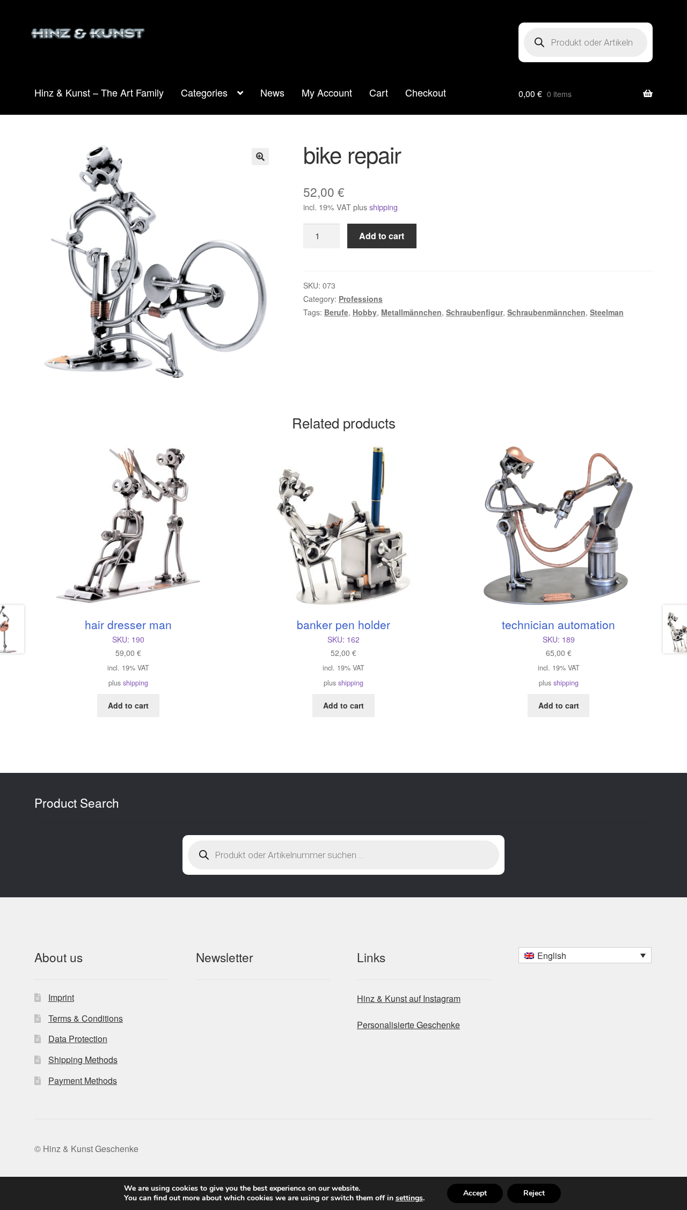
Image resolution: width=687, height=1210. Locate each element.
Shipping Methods (83, 1059)
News (272, 92)
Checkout (425, 92)
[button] (260, 156)
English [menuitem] (551, 955)
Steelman (607, 312)
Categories (204, 92)
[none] (585, 955)
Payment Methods (82, 1080)
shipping (383, 206)
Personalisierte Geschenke (408, 1025)
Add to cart (381, 236)
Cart (378, 92)
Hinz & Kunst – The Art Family (99, 92)
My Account (327, 92)
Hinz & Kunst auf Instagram (409, 998)
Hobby (365, 312)
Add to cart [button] (128, 705)
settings (409, 1198)
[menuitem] (585, 955)
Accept (475, 1193)
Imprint (61, 997)
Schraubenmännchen (546, 312)
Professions (361, 298)
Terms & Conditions (85, 1018)
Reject (534, 1193)
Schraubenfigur (474, 312)
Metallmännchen (411, 312)
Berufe (336, 312)
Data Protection (77, 1038)
